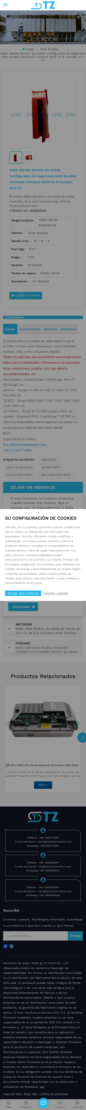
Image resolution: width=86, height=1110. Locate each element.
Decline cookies (56, 593)
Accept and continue (23, 593)
